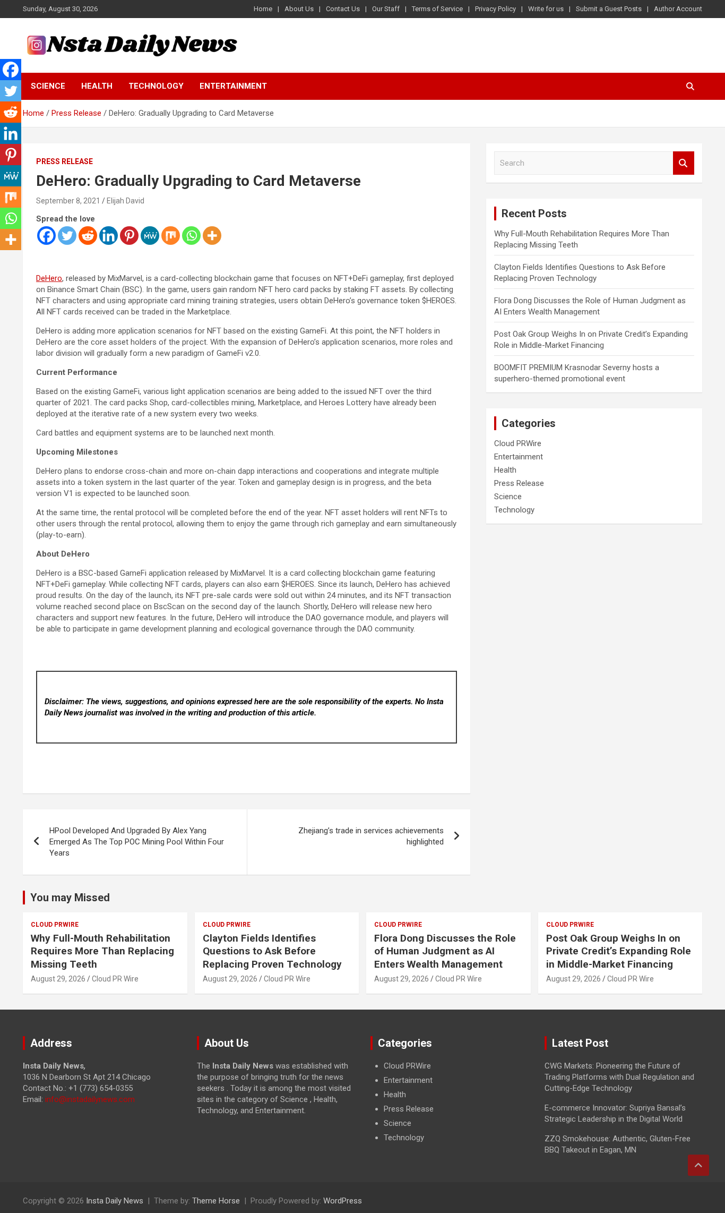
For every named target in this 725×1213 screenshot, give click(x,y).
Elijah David (125, 201)
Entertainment (233, 86)
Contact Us (343, 9)
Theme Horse (216, 1201)
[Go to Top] (698, 1165)
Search (683, 163)
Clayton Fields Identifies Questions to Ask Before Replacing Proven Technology (272, 951)
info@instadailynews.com (90, 1099)
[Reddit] (88, 235)
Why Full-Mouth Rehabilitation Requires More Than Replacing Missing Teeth (102, 951)
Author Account (678, 9)
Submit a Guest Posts (609, 9)
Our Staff (386, 9)
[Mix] (170, 235)
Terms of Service (437, 9)
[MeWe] (150, 235)
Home (263, 9)
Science (48, 86)
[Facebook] (46, 235)
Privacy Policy (495, 9)
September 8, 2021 (68, 201)
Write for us (546, 9)
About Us (299, 9)
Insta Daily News (114, 1201)
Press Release (64, 161)
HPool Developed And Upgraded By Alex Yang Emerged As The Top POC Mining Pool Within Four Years (136, 842)
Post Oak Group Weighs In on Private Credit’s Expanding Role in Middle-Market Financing (618, 951)
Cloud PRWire (517, 443)
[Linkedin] (108, 235)
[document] (449, 1102)
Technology (156, 86)
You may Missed (70, 897)
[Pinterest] (129, 235)
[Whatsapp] (191, 235)
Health (97, 86)
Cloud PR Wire (115, 979)
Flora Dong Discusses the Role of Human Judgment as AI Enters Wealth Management (445, 951)
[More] (212, 235)
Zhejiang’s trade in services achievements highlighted (371, 836)
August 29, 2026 (58, 979)
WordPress (342, 1201)
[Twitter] (67, 235)
